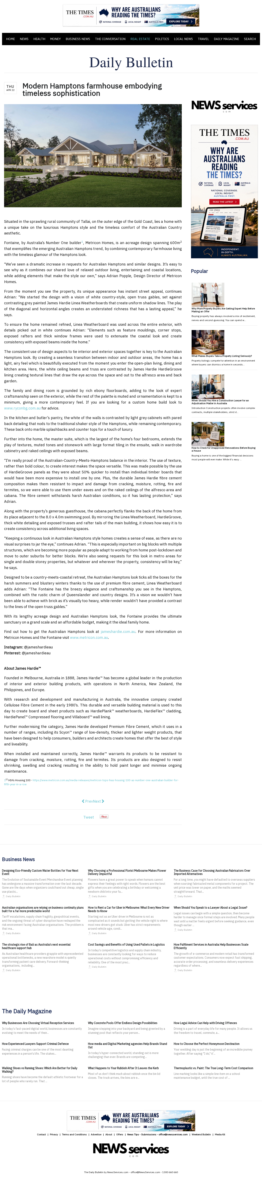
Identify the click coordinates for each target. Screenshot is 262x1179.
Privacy (54, 1134)
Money (55, 39)
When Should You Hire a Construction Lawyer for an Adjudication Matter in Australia (220, 402)
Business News (78, 39)
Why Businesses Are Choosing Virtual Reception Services (38, 1023)
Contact (41, 1134)
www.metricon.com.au (89, 637)
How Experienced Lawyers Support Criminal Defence (35, 1044)
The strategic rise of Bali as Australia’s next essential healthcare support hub (36, 946)
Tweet (88, 817)
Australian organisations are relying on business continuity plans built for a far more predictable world (43, 909)
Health (39, 39)
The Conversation (110, 39)
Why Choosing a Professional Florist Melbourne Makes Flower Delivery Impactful (127, 872)
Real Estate (140, 39)
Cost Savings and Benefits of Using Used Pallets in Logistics (126, 944)
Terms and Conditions (74, 1134)
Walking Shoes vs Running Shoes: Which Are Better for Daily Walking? (39, 1069)
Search (250, 39)
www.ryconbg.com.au (22, 408)
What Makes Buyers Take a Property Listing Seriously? (222, 355)
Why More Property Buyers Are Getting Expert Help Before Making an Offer (223, 310)
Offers (119, 1134)
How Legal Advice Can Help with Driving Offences (205, 1023)
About (108, 1134)
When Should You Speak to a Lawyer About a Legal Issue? (210, 907)
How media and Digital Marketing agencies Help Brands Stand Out (127, 1045)
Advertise (96, 1134)
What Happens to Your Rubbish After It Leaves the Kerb (123, 1068)
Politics (162, 39)
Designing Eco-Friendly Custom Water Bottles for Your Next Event (40, 872)
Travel (203, 39)
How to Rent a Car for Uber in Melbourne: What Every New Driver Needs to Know (128, 909)
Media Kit (220, 1134)
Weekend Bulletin (201, 1134)
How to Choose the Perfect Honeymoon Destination (206, 1044)
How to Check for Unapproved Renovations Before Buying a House (223, 449)
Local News (183, 39)
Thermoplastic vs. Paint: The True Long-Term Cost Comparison (213, 1068)
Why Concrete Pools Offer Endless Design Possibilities (122, 1023)
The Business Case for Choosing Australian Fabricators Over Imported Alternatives (212, 872)
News (24, 39)
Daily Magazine (226, 39)
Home (10, 39)
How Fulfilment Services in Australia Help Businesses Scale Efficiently (211, 946)
